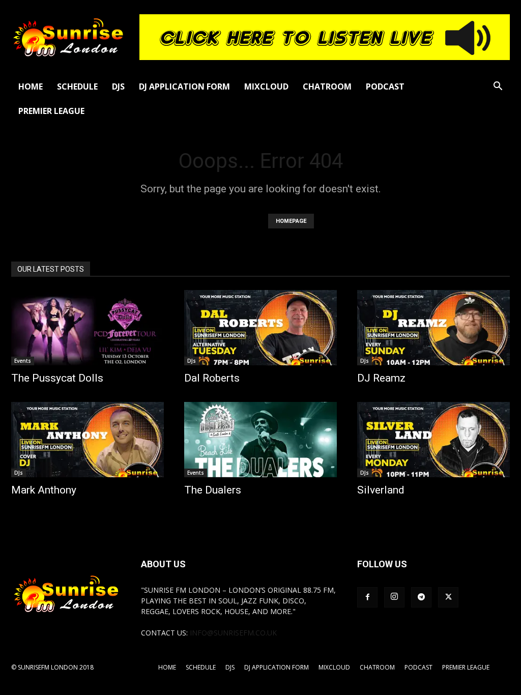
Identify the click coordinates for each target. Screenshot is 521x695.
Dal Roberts (212, 378)
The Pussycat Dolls (57, 378)
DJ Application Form (184, 86)
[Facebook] (367, 597)
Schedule (77, 86)
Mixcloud (266, 86)
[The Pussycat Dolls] (87, 327)
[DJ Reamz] (433, 327)
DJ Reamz (381, 378)
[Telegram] (421, 597)
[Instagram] (394, 597)
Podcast (385, 86)
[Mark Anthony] (87, 439)
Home (30, 86)
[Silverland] (433, 439)
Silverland (380, 490)
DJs (118, 86)
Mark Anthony (43, 490)
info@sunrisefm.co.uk (233, 633)
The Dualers (212, 490)
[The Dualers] (260, 439)
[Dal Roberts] (260, 327)
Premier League (51, 111)
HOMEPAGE (291, 221)
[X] (448, 597)
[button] (497, 87)
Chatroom (327, 86)
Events (22, 360)
